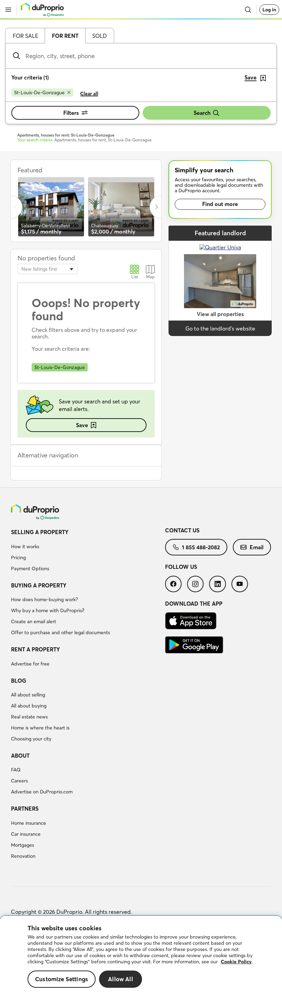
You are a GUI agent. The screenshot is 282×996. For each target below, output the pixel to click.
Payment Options (30, 568)
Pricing (18, 557)
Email (256, 547)
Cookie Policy (236, 962)
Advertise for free (30, 664)
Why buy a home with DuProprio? (47, 610)
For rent (65, 35)
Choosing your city (31, 739)
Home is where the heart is (40, 728)
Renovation (23, 856)
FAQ (16, 770)
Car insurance (26, 834)
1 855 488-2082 (201, 547)
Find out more (220, 204)
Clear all (89, 93)
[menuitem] (88, 551)
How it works (25, 546)
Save (82, 425)
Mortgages (22, 845)
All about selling (28, 695)
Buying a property (38, 585)
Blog (18, 680)
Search (202, 112)
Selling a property (39, 532)
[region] (141, 956)
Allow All (120, 979)
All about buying (28, 706)
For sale (25, 35)
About (20, 755)
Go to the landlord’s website (220, 328)
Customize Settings (61, 979)
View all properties (220, 314)
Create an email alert (33, 621)
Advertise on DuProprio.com (42, 792)
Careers (19, 781)
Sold (99, 35)
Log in (269, 10)
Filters (71, 112)
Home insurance (28, 823)
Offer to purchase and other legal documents (60, 632)
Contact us (182, 530)
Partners (25, 808)
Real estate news (29, 717)
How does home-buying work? (44, 599)
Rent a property (35, 649)
